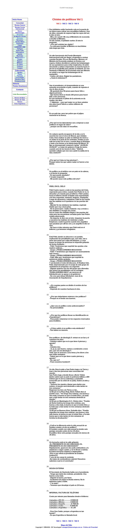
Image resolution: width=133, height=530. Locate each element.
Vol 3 (70, 24)
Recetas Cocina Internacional (20, 28)
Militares (20, 63)
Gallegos (20, 49)
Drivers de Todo (20, 100)
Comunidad (20, 23)
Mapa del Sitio (66, 525)
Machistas (20, 56)
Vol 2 (64, 24)
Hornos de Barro (20, 98)
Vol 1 (58, 521)
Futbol (20, 45)
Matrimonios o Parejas (20, 58)
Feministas (19, 43)
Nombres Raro (20, 79)
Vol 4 (76, 24)
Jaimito (19, 54)
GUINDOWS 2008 (19, 47)
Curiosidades (20, 77)
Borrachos (20, 40)
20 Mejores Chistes (20, 36)
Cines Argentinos (19, 104)
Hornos (19, 102)
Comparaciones (20, 81)
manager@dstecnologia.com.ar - (72, 527)
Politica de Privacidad (90, 527)
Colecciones (20, 70)
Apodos (19, 72)
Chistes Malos (19, 42)
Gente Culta (20, 50)
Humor (20, 31)
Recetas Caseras (20, 25)
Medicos (20, 61)
